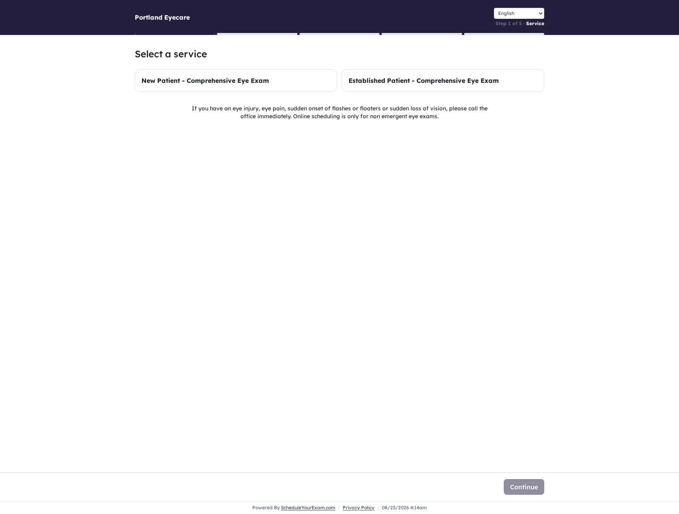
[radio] (236, 80)
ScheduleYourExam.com (308, 507)
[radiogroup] (339, 80)
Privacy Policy (358, 507)
